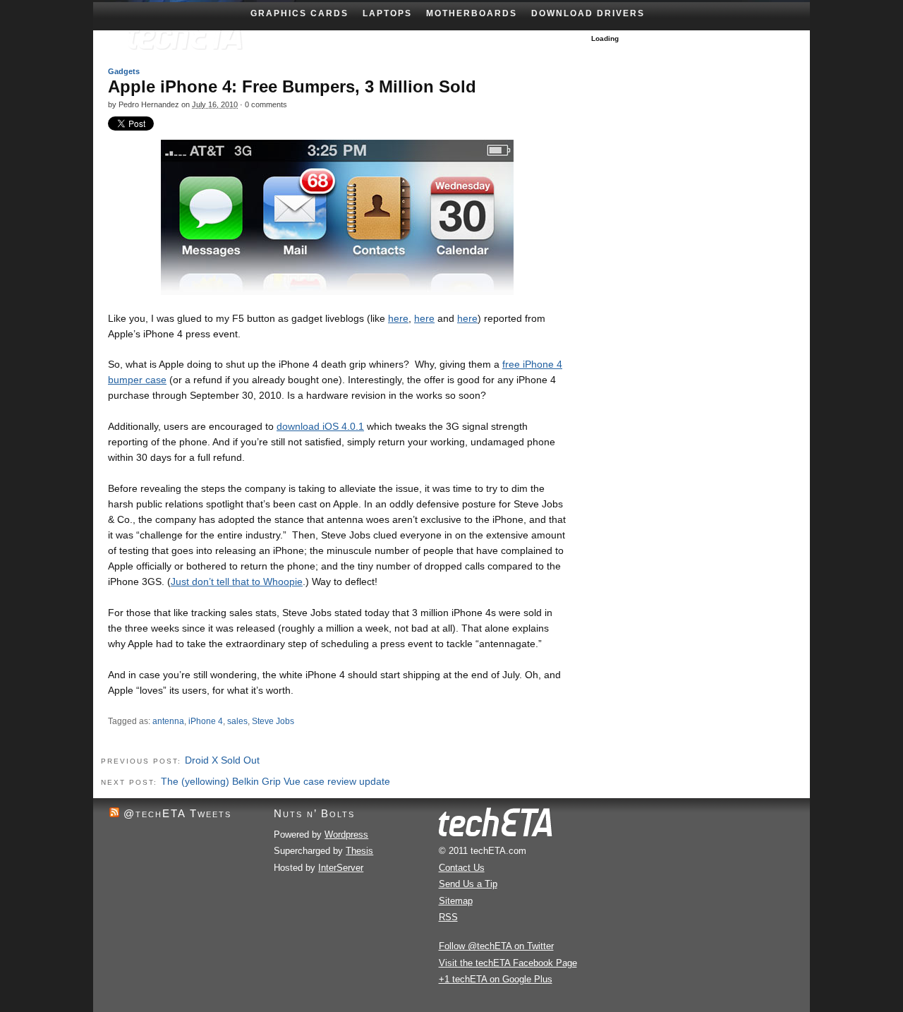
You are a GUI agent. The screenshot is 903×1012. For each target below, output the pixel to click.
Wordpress (346, 834)
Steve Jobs (273, 721)
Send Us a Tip (468, 884)
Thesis (359, 850)
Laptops (387, 13)
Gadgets (124, 71)
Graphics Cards (299, 13)
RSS (448, 917)
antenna (168, 721)
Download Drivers (588, 13)
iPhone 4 (205, 721)
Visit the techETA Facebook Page (508, 963)
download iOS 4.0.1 (320, 426)
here (398, 318)
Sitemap (456, 901)
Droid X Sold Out (222, 760)
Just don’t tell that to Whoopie (237, 581)
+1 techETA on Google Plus (495, 979)
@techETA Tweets (177, 813)
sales (237, 721)
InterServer (340, 867)
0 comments (266, 104)
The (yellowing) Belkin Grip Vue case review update (275, 781)
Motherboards (471, 13)
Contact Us (462, 867)
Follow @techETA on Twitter (496, 946)
